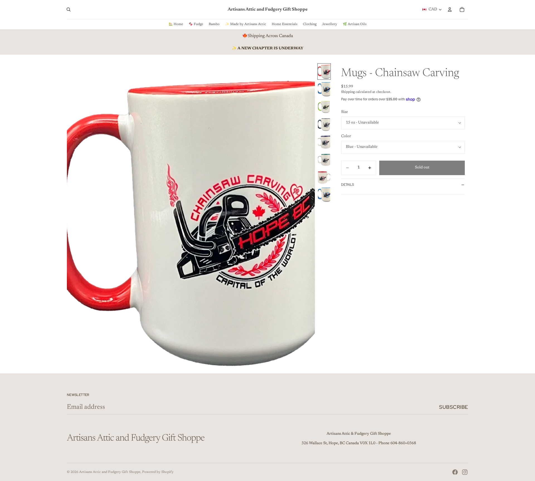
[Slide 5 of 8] (324, 141)
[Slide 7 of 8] (324, 177)
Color (346, 136)
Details (347, 184)
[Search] (68, 9)
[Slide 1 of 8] (324, 71)
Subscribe (453, 407)
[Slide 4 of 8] (324, 124)
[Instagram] (464, 472)
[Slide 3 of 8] (324, 106)
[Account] (450, 9)
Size (344, 112)
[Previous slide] (73, 218)
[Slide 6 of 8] (324, 159)
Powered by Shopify (158, 472)
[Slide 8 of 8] (324, 194)
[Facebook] (455, 472)
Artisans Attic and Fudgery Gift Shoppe (109, 472)
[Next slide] (309, 218)
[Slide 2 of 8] (324, 89)
